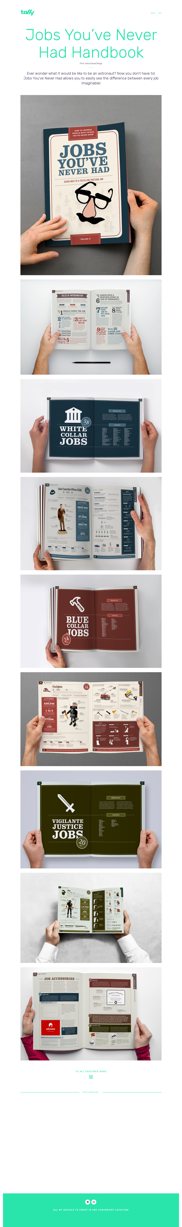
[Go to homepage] (27, 12)
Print (42, 1124)
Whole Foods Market (145, 1154)
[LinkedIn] (87, 1202)
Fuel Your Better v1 (36, 1154)
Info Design (34, 1124)
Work (153, 13)
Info (160, 13)
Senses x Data (73, 1155)
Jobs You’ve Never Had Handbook (37, 1119)
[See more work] (91, 1076)
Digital (113, 1121)
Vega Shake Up (109, 1117)
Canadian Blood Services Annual (73, 1119)
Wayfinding (145, 1161)
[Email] (93, 1202)
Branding (105, 1121)
